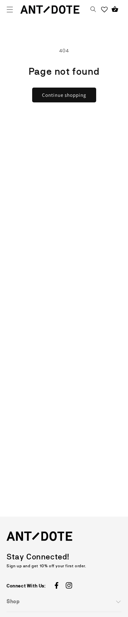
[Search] (93, 9)
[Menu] (10, 9)
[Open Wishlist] (104, 9)
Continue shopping (64, 95)
